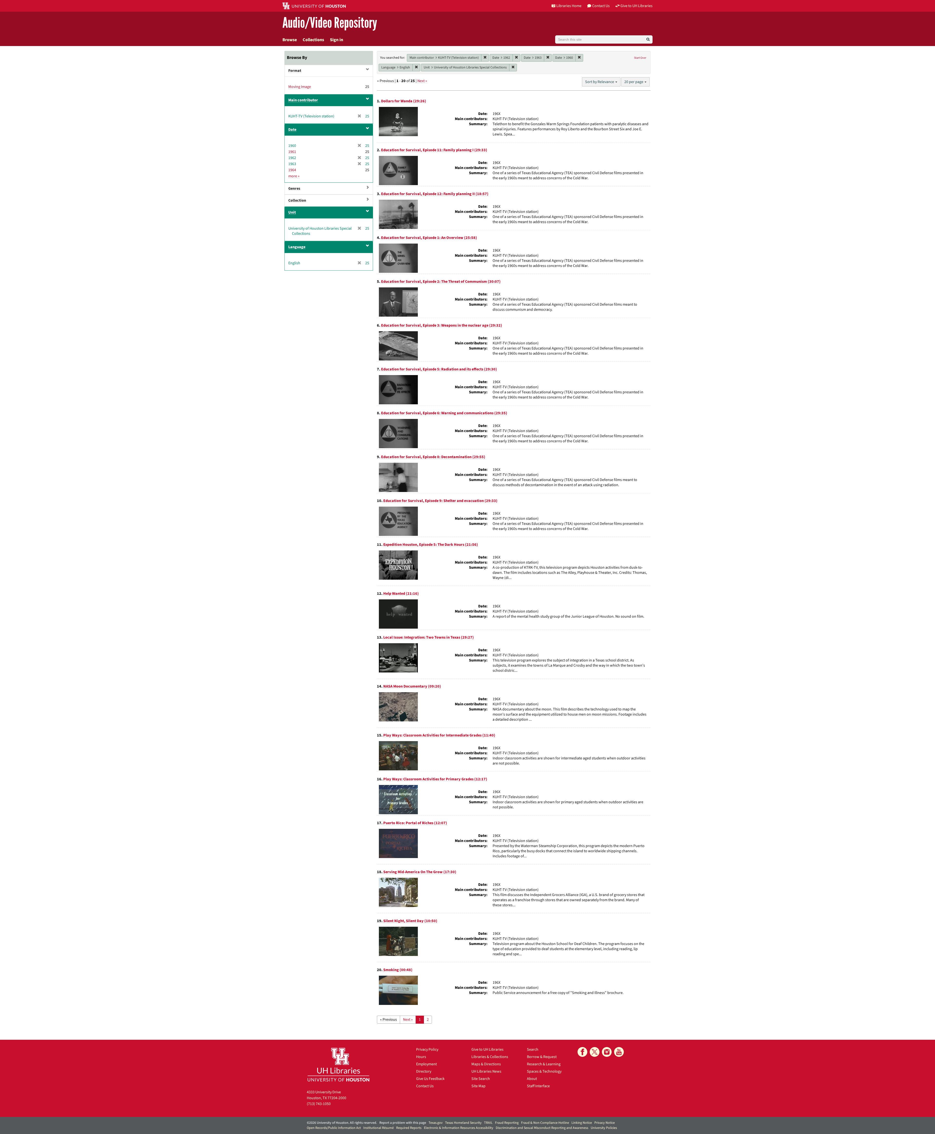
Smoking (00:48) (397, 970)
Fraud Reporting (507, 1122)
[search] (648, 39)
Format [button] (294, 70)
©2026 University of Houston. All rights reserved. (342, 1122)
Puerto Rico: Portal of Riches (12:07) (415, 823)
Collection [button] (297, 200)
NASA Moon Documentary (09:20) (412, 686)
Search (532, 1049)
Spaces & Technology (544, 1071)
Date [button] (292, 129)
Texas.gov (436, 1122)
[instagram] (607, 1052)
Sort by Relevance (600, 82)
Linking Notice (581, 1122)
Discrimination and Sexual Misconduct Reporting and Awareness (542, 1127)
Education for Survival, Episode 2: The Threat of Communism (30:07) (441, 281)
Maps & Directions (486, 1064)
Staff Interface (538, 1086)
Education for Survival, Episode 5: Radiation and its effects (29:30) (439, 369)
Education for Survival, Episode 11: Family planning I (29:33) (434, 150)
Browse (289, 40)
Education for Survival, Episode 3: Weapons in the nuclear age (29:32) (441, 325)
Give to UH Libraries (487, 1049)
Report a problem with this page (402, 1122)
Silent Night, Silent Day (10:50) (410, 921)
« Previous (388, 1019)
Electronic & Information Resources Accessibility (458, 1127)
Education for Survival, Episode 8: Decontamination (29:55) (433, 457)
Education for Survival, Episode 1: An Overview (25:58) (429, 237)
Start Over (640, 58)
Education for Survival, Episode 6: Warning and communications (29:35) (444, 413)
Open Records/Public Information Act (334, 1127)
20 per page (634, 82)
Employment (426, 1064)
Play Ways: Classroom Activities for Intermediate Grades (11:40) (439, 735)
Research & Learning (544, 1064)
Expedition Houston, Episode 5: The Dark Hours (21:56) (430, 544)
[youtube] (619, 1052)
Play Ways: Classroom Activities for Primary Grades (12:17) (435, 779)
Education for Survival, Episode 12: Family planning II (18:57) (434, 194)
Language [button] (296, 247)
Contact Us (425, 1086)
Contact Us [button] (601, 6)
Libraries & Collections (489, 1056)
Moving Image (299, 86)
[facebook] (582, 1052)
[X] (594, 1052)
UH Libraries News (486, 1071)
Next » (422, 81)
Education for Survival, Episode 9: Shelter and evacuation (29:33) (440, 500)
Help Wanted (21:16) (401, 593)
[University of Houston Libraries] (338, 1064)
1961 (292, 151)
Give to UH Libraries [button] (636, 6)
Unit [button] (292, 212)
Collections (313, 40)
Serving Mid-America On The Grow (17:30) (419, 872)
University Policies (604, 1127)
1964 (292, 170)
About (532, 1078)
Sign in (336, 40)
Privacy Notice (604, 1122)
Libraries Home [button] (568, 6)
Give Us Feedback (430, 1078)
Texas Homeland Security (463, 1122)
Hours (421, 1056)
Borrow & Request (542, 1056)
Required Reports (408, 1127)
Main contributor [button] (303, 100)
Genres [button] (294, 188)
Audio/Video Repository (329, 23)
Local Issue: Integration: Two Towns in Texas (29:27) (428, 637)
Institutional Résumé (378, 1127)
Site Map (478, 1086)
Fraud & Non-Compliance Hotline (545, 1122)
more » (293, 176)
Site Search (480, 1078)
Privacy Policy (427, 1049)
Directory (423, 1071)
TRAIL (488, 1122)
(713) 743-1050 (319, 1103)
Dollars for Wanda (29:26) (403, 101)
